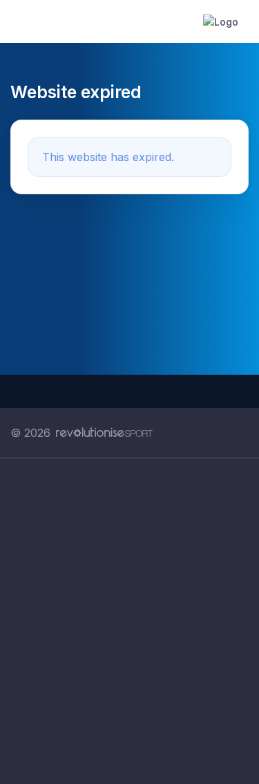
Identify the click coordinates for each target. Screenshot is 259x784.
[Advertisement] (129, 621)
